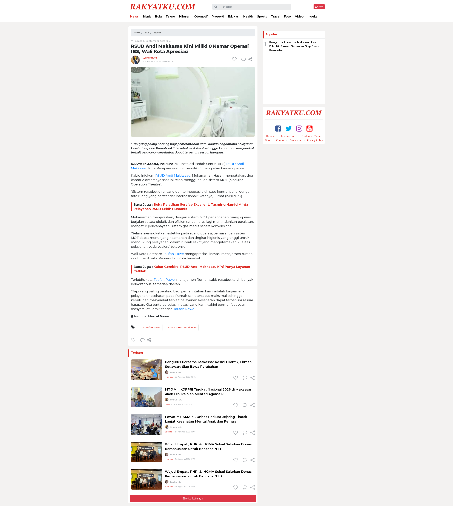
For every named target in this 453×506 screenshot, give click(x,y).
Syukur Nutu (149, 57)
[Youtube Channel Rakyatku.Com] (309, 128)
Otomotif (201, 16)
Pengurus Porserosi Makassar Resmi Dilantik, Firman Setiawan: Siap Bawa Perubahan (294, 46)
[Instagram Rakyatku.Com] (299, 128)
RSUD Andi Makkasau (172, 176)
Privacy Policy (315, 140)
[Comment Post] (245, 378)
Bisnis (147, 16)
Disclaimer (296, 140)
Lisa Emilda (175, 372)
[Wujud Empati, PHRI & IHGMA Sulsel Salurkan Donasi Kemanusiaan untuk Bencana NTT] (146, 451)
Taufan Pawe (173, 254)
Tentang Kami (289, 136)
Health (248, 16)
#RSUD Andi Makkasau (182, 327)
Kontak (280, 140)
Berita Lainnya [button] (193, 498)
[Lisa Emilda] (166, 373)
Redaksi (271, 136)
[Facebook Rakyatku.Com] (278, 128)
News (134, 16)
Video (299, 16)
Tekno (170, 16)
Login (320, 6)
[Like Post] (235, 59)
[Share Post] (250, 59)
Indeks (312, 16)
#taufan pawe (151, 327)
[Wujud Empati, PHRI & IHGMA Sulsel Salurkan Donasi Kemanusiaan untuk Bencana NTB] (146, 479)
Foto (287, 16)
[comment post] (243, 59)
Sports (262, 16)
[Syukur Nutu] (135, 60)
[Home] (162, 6)
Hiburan (184, 16)
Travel (275, 16)
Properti (218, 16)
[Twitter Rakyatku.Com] (289, 128)
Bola (158, 16)
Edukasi (233, 16)
